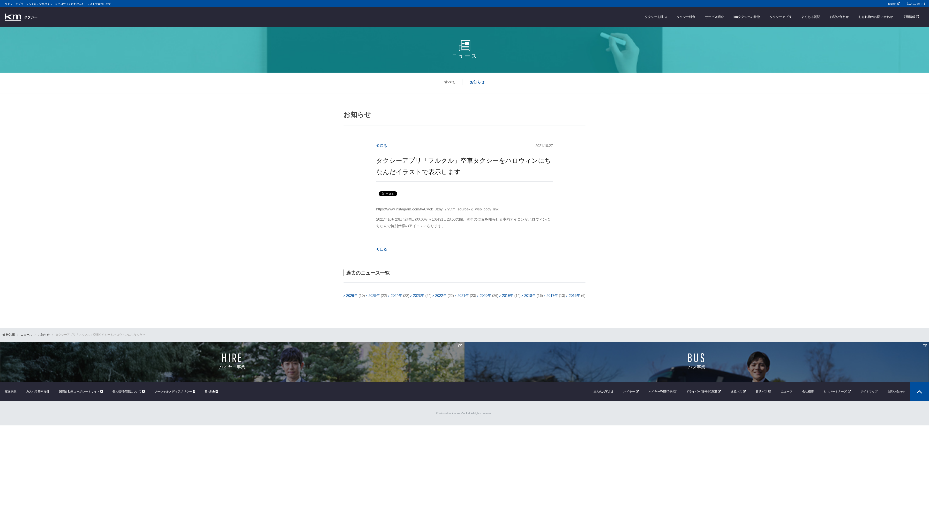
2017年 (552, 295)
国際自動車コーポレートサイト (79, 391)
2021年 (463, 295)
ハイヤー (629, 391)
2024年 (396, 295)
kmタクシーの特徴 (747, 17)
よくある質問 (810, 17)
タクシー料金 (685, 17)
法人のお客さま (916, 3)
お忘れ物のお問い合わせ (875, 17)
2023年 (418, 295)
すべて (449, 82)
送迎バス (736, 391)
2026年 (352, 295)
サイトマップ (869, 391)
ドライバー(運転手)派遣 (701, 391)
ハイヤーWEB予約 (661, 391)
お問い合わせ (839, 17)
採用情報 (909, 17)
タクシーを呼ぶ (656, 17)
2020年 (485, 295)
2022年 (441, 295)
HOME (10, 334)
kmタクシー (21, 17)
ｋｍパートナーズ (835, 391)
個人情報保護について (127, 391)
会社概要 (808, 391)
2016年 (574, 295)
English (892, 3)
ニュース (26, 334)
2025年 (374, 295)
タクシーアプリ (781, 17)
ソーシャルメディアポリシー (173, 391)
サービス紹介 (714, 17)
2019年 (507, 295)
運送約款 (10, 391)
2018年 (530, 295)
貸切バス (761, 391)
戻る (383, 146)
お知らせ (477, 82)
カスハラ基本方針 (37, 391)
